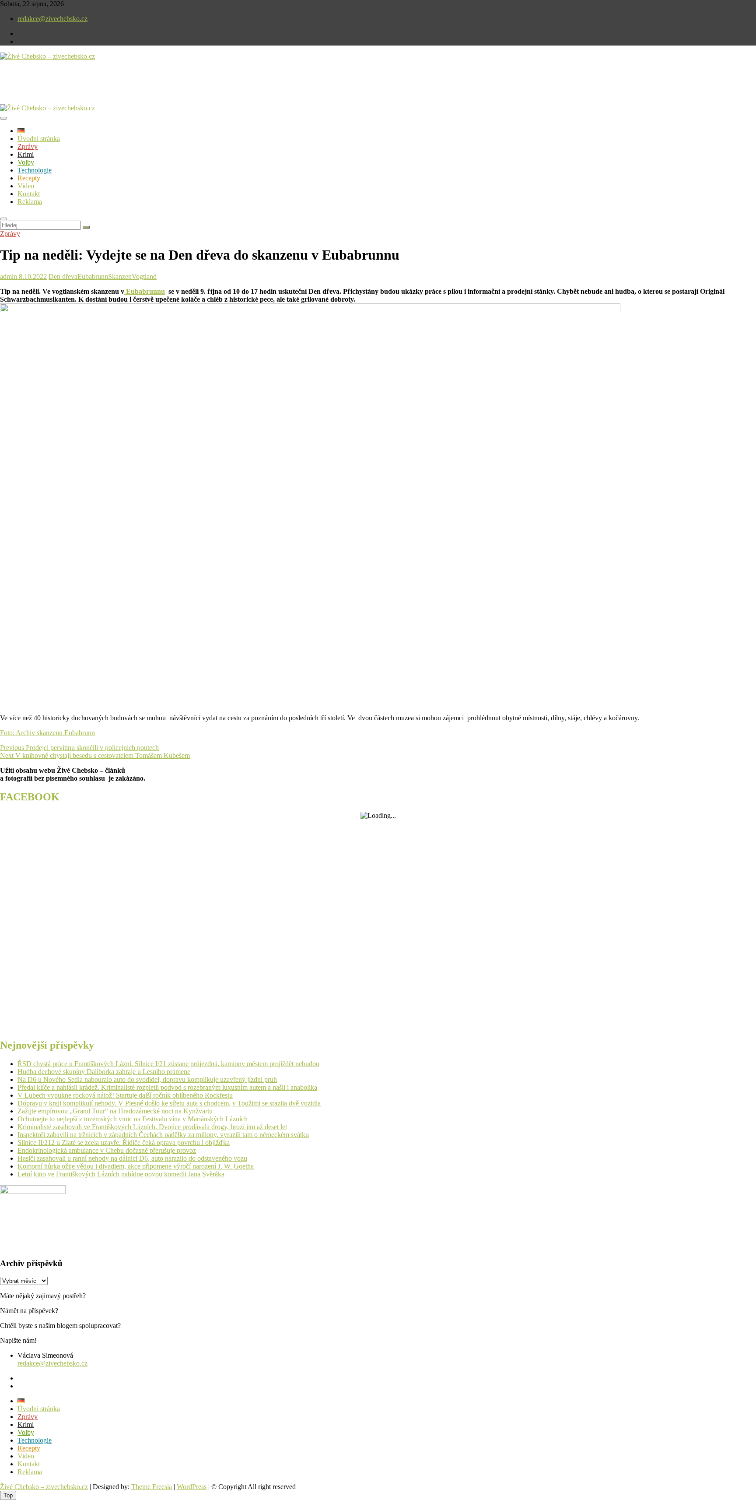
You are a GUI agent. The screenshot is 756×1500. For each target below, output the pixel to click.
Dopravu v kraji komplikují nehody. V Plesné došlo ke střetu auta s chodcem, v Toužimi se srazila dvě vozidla (169, 1103)
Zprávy (28, 146)
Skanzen (120, 276)
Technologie (35, 170)
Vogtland (144, 276)
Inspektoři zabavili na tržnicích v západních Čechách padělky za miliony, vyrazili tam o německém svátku (163, 1134)
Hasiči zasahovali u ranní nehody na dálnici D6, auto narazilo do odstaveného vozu (132, 1158)
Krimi (26, 154)
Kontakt (29, 193)
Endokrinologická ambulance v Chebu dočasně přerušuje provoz (107, 1150)
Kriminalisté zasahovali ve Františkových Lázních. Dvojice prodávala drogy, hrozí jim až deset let (152, 1126)
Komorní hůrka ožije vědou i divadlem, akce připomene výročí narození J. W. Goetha (136, 1166)
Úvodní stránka (39, 138)
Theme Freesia (151, 1486)
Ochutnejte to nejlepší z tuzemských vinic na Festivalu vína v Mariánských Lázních (133, 1119)
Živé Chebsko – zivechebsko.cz (44, 1486)
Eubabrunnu (144, 291)
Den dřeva (63, 276)
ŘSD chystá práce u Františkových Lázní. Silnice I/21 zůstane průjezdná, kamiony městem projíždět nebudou (168, 1063)
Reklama (30, 201)
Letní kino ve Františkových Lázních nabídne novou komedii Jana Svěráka (121, 1174)
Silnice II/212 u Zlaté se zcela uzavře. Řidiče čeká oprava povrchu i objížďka (124, 1142)
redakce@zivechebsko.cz (53, 18)
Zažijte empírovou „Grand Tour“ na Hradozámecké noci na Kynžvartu (115, 1111)
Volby (26, 162)
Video (26, 186)
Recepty (29, 178)
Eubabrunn (92, 276)
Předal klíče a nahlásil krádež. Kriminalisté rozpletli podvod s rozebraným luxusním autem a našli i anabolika (167, 1087)
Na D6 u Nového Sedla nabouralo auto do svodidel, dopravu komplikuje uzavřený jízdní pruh (147, 1079)
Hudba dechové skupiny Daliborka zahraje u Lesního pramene (104, 1071)
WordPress (191, 1486)
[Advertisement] (102, 89)
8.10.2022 (32, 276)
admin (8, 276)
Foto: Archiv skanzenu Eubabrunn (47, 732)
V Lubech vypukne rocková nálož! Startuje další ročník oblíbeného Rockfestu (125, 1095)
